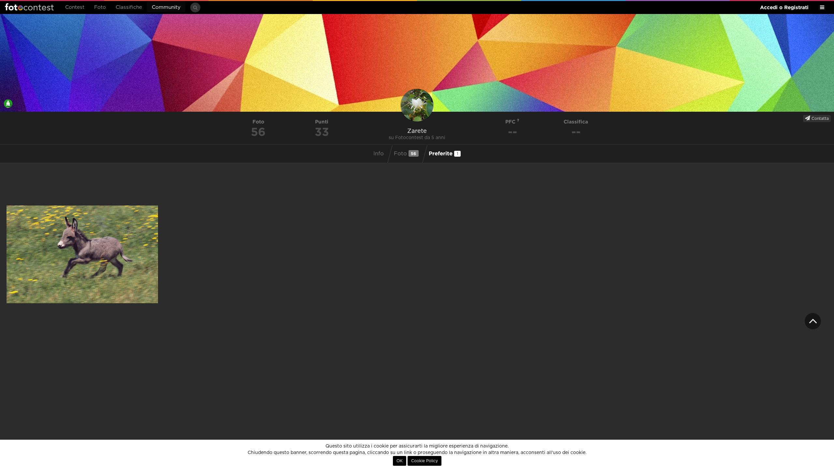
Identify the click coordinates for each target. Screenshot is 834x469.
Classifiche (129, 7)
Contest (74, 7)
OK (399, 461)
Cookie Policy (424, 461)
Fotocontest (29, 7)
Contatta (819, 119)
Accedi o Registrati (784, 7)
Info (378, 153)
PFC (511, 121)
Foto (100, 7)
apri (82, 254)
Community (166, 7)
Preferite (443, 153)
